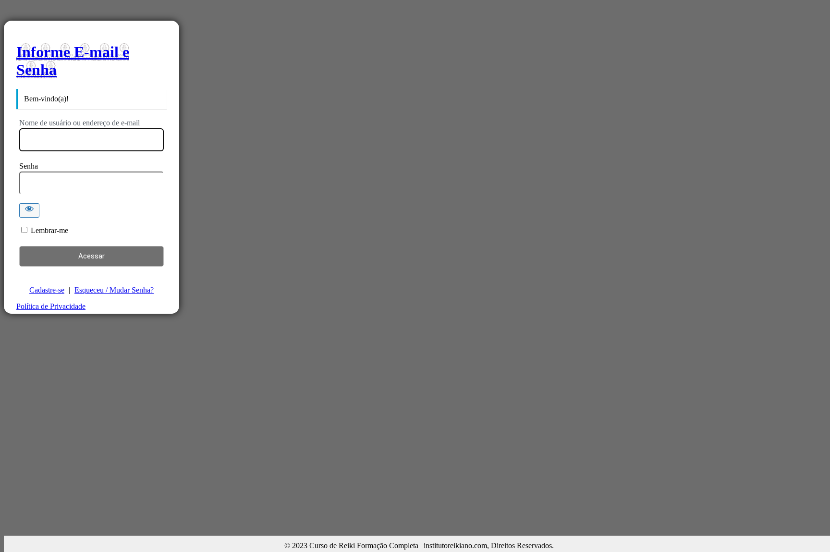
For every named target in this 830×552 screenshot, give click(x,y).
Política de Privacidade (50, 306)
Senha (28, 166)
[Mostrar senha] (29, 210)
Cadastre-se (46, 290)
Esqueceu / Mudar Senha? (114, 290)
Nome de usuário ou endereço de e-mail (79, 123)
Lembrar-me (49, 230)
